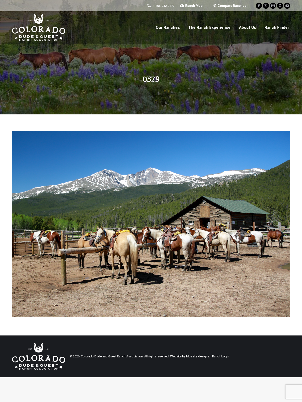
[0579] (151, 224)
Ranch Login (220, 356)
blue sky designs (197, 356)
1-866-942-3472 (163, 6)
